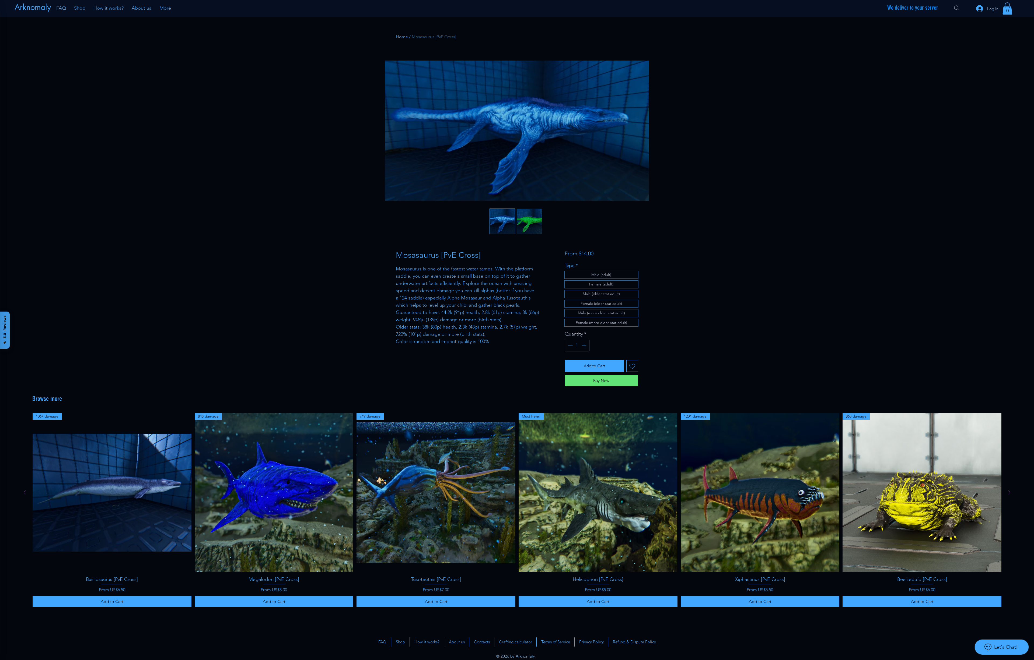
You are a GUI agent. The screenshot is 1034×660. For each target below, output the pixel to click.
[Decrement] (569, 345)
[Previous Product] (25, 492)
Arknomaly (525, 656)
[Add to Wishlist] (632, 366)
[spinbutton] (577, 345)
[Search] (957, 8)
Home (402, 36)
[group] (517, 510)
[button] (1007, 8)
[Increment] (584, 345)
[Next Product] (1009, 492)
